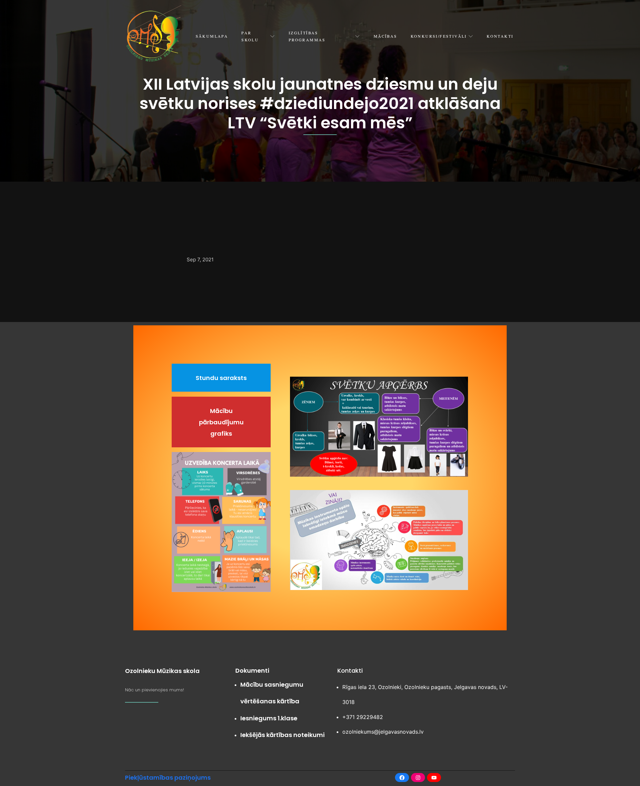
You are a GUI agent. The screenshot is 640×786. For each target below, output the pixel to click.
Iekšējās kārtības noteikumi (282, 735)
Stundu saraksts (221, 378)
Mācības (385, 36)
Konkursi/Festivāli (439, 36)
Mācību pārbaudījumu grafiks (221, 422)
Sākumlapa (212, 36)
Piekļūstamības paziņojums (168, 777)
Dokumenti (252, 670)
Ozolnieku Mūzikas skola (162, 671)
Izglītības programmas (307, 36)
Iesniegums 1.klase (268, 718)
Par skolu (250, 36)
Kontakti (500, 36)
